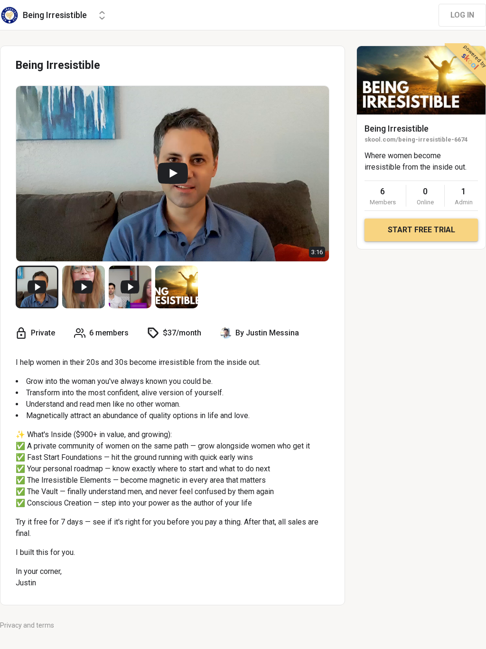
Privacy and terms (27, 625)
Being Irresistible (396, 129)
